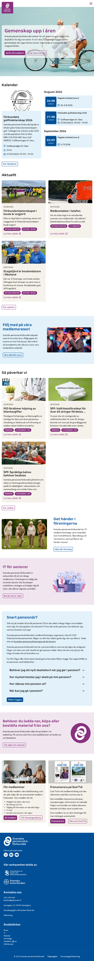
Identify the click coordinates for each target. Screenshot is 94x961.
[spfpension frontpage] (7, 7)
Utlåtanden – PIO (23, 430)
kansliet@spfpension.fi (12, 900)
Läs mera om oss (37, 53)
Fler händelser (10, 164)
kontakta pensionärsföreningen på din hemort (35, 641)
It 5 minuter (75, 226)
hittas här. (30, 910)
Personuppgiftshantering (70, 956)
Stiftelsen (8, 944)
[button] (91, 3)
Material (7, 936)
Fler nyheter (9, 307)
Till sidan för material (14, 745)
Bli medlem (10, 817)
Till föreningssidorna (31, 817)
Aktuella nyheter (12, 229)
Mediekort (10, 941)
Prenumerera (57, 821)
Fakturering (8, 915)
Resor (6, 930)
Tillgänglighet (52, 956)
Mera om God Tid (77, 821)
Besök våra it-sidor (13, 596)
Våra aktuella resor (13, 355)
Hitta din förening (63, 549)
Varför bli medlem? (15, 53)
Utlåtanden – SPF (70, 430)
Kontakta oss (13, 892)
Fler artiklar (8, 508)
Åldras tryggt (15, 700)
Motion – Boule (29, 229)
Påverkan (8, 430)
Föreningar (8, 938)
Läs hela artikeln (12, 233)
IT (4, 933)
